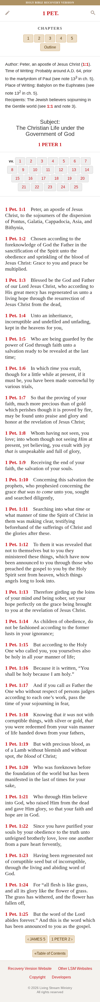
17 (43, 178)
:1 (23, 209)
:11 (24, 509)
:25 (24, 914)
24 (63, 187)
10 (35, 170)
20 (82, 178)
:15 (24, 644)
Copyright (37, 977)
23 (50, 187)
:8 (23, 433)
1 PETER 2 (62, 939)
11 (48, 170)
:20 (24, 767)
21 (24, 187)
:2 (23, 238)
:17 (24, 685)
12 (61, 170)
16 (30, 178)
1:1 (86, 64)
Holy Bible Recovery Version (50, 2)
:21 (24, 796)
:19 (24, 744)
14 (87, 170)
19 (69, 178)
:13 (24, 592)
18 (56, 178)
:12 (24, 544)
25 (76, 187)
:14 (24, 621)
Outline (50, 47)
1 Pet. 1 (13, 209)
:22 (24, 826)
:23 (24, 855)
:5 (23, 339)
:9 (23, 462)
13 (74, 170)
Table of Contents (50, 953)
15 (17, 178)
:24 (24, 885)
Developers (61, 977)
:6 (23, 368)
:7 (23, 397)
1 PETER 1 (50, 144)
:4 (23, 315)
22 (37, 187)
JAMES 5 (36, 939)
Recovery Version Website (30, 969)
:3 (23, 280)
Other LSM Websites (75, 969)
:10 (24, 479)
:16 (24, 668)
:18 (24, 714)
